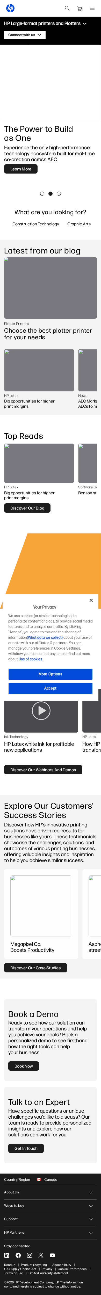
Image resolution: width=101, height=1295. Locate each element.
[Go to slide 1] (42, 194)
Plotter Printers (16, 323)
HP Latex (11, 395)
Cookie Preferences (72, 1269)
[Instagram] (29, 1255)
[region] (51, 647)
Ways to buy (14, 1205)
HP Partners (14, 1232)
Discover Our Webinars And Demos (43, 769)
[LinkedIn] (6, 1255)
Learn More (20, 168)
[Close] (91, 600)
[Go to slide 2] (50, 194)
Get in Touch (26, 1148)
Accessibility (61, 1265)
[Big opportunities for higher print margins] (39, 370)
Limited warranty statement (48, 1273)
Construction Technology (35, 223)
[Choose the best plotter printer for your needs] (50, 288)
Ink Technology (16, 736)
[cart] (80, 8)
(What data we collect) (45, 637)
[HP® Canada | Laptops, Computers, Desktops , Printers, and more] (10, 8)
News (82, 395)
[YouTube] (52, 1255)
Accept (50, 688)
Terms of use (13, 1273)
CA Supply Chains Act (20, 1269)
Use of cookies (30, 659)
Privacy (47, 1269)
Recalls (10, 1265)
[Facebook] (18, 1255)
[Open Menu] (92, 8)
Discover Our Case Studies (35, 967)
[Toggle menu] (85, 24)
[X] (41, 1255)
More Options (50, 674)
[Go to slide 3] (59, 194)
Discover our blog (27, 508)
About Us (11, 1192)
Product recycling (34, 1265)
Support (11, 1219)
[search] (67, 8)
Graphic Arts (79, 223)
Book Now (24, 1066)
